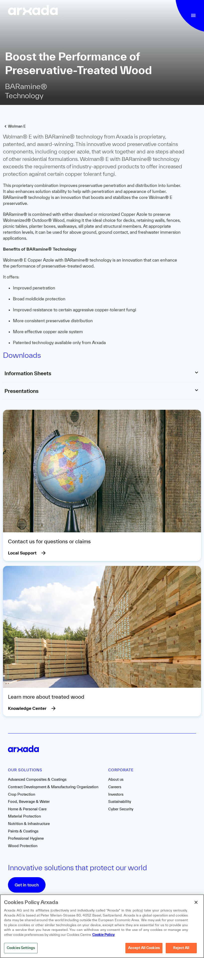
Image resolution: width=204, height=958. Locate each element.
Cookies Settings (21, 948)
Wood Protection (22, 846)
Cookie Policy (103, 935)
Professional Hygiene (26, 838)
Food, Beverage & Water (29, 801)
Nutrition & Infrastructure (29, 823)
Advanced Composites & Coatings (37, 779)
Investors (115, 794)
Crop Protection (21, 794)
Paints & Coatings (23, 831)
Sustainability (119, 801)
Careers (114, 787)
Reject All (181, 948)
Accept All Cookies (144, 948)
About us (115, 779)
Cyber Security (120, 809)
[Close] (196, 902)
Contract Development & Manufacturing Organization (53, 787)
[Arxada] (33, 10)
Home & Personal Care (27, 809)
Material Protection (24, 816)
